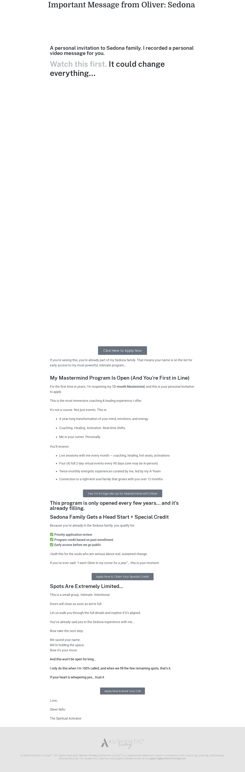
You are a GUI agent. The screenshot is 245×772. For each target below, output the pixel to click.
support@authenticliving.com (167, 758)
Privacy (93, 755)
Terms (83, 755)
